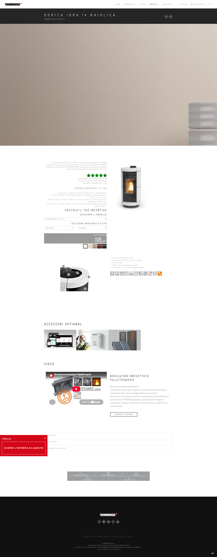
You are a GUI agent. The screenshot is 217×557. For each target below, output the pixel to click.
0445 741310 (81, 547)
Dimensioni (51, 435)
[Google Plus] (170, 16)
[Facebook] (166, 16)
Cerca (184, 4)
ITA (210, 4)
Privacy (99, 549)
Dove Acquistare (107, 536)
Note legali (127, 536)
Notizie (143, 4)
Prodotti (153, 4)
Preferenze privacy (114, 549)
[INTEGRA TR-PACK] (124, 340)
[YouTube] (117, 521)
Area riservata (198, 4)
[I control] (60, 340)
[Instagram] (104, 521)
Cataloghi (89, 536)
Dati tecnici (51, 442)
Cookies (105, 549)
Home (118, 4)
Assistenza (167, 4)
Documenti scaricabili (56, 448)
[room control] (92, 340)
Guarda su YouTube (124, 414)
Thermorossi (129, 4)
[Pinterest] (108, 521)
